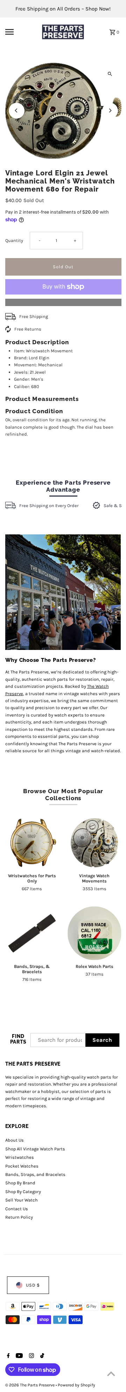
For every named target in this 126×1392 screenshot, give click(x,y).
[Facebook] (7, 1356)
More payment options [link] (63, 302)
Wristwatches (19, 1157)
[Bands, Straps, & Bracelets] (32, 933)
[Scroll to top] (111, 1373)
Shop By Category (23, 1191)
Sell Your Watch (21, 1200)
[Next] (110, 110)
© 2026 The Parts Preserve (30, 1385)
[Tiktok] (41, 1356)
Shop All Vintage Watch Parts (35, 1148)
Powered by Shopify (76, 1385)
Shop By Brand (20, 1182)
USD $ (33, 1285)
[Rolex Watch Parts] (94, 933)
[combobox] (58, 1040)
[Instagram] (30, 1356)
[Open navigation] (19, 32)
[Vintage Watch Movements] (94, 843)
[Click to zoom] (110, 74)
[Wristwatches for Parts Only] (32, 843)
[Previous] (16, 110)
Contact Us (16, 1208)
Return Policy (19, 1217)
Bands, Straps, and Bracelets (35, 1174)
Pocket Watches (21, 1166)
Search (102, 1040)
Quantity (14, 240)
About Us (14, 1140)
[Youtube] (18, 1356)
